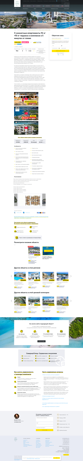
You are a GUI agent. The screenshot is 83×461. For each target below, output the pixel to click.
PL (19, 8)
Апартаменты (25, 8)
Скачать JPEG (19, 212)
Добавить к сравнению (19, 46)
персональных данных (30, 458)
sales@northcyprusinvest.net (64, 446)
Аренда (43, 8)
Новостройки (66, 8)
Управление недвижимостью (49, 445)
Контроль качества (39, 445)
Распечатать (28, 212)
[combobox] (31, 42)
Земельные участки (54, 8)
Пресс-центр (38, 447)
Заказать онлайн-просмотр (56, 38)
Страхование (47, 444)
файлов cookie (37, 458)
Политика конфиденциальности (18, 459)
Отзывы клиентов (38, 444)
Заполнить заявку (41, 341)
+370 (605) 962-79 (66, 442)
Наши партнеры (38, 446)
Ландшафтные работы (48, 442)
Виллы (35, 8)
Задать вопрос (66, 38)
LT (17, 8)
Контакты (37, 442)
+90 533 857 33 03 (17, 422)
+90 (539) (66, 0)
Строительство (47, 443)
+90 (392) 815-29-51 (65, 438)
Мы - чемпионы (38, 443)
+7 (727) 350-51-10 (66, 441)
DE (18, 8)
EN (16, 8)
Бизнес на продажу (26, 442)
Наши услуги (47, 446)
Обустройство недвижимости (27, 445)
